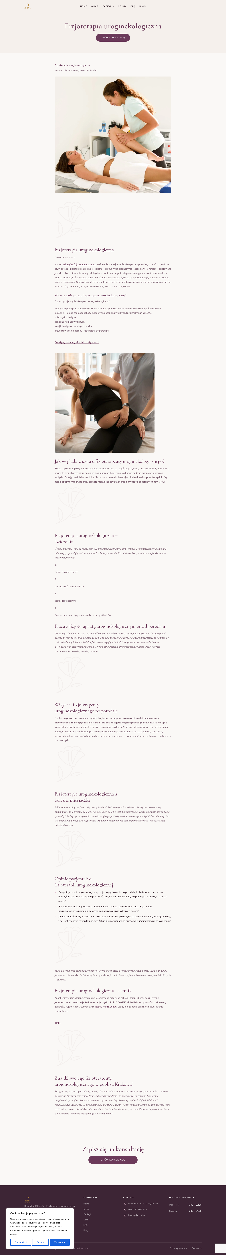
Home (83, 6)
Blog (142, 6)
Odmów (40, 1242)
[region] (40, 1228)
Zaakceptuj (59, 1242)
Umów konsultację (113, 37)
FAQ (133, 6)
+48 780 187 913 (137, 1209)
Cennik (122, 6)
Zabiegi (107, 6)
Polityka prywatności (179, 1248)
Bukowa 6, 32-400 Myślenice (143, 1203)
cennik (58, 1023)
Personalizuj (21, 1242)
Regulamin (197, 1248)
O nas (94, 6)
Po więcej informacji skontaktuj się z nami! (77, 342)
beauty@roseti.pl (136, 1215)
